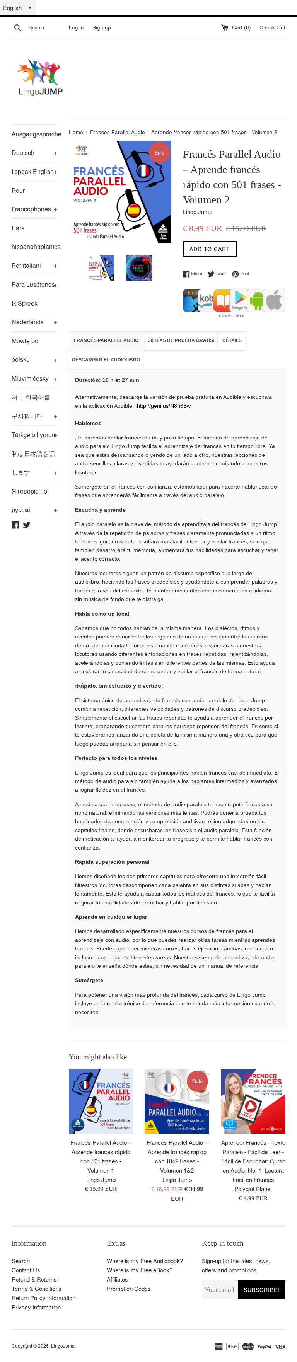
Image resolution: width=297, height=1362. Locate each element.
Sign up (101, 27)
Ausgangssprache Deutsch (34, 143)
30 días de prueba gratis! (181, 340)
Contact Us (26, 1270)
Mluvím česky (34, 378)
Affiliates (117, 1279)
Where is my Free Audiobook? (145, 1260)
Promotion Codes (129, 1288)
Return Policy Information (43, 1298)
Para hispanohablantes (34, 239)
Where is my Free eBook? (139, 1270)
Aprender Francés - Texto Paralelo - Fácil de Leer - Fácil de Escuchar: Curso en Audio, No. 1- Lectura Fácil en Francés (253, 1160)
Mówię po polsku (34, 350)
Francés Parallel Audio (106, 340)
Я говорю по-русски (34, 500)
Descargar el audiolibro (106, 360)
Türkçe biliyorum (34, 434)
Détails (232, 340)
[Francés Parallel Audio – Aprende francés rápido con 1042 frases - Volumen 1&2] (177, 1101)
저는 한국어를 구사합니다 (34, 406)
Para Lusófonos (34, 284)
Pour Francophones (34, 199)
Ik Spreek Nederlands (34, 312)
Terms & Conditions (36, 1288)
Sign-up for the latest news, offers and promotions (236, 1265)
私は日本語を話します (34, 463)
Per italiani (34, 265)
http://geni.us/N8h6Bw (164, 406)
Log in (76, 27)
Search (21, 1260)
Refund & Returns (34, 1279)
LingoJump (63, 1345)
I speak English (34, 171)
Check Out (272, 27)
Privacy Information (36, 1307)
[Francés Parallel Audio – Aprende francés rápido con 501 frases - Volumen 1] (101, 1101)
